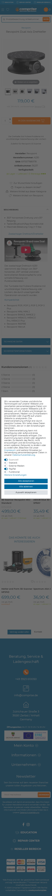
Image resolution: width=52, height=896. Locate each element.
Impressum (10, 450)
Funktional (14, 472)
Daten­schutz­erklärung (23, 455)
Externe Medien (16, 466)
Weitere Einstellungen (15, 475)
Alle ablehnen (26, 486)
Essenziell (13, 459)
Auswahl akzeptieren (26, 492)
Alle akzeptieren (26, 481)
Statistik (13, 462)
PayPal (12, 469)
